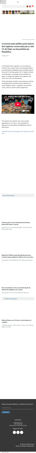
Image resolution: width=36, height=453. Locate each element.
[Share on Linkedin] (33, 26)
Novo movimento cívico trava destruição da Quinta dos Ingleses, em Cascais (16, 288)
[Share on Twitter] (33, 23)
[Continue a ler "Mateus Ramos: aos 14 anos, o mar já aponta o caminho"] (14, 310)
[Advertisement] (18, 373)
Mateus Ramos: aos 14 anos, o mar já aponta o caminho (16, 321)
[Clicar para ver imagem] (18, 27)
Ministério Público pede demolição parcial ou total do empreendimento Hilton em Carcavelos (17, 256)
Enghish (30, 6)
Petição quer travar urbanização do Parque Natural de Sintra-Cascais (16, 223)
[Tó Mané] (18, 342)
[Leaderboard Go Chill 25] (18, 12)
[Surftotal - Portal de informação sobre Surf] (18, 1)
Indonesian (32, 6)
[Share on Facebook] (33, 20)
